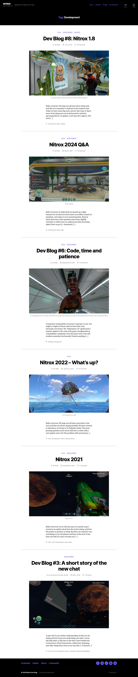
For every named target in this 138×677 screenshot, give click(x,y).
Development (113, 5)
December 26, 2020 (69, 465)
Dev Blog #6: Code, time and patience (69, 253)
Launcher (67, 438)
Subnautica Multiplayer (83, 651)
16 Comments (81, 151)
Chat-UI (54, 651)
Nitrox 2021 (69, 459)
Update (63, 124)
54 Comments (83, 263)
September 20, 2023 (68, 263)
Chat (49, 651)
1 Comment (88, 575)
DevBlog (50, 342)
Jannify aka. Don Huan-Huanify (59, 575)
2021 (53, 542)
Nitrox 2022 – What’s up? (69, 362)
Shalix (58, 45)
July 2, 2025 (68, 45)
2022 (49, 438)
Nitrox (58, 124)
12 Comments (82, 369)
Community (54, 663)
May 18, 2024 (69, 151)
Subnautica (73, 651)
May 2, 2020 (76, 575)
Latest (91, 5)
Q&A (62, 230)
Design (105, 5)
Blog (59, 32)
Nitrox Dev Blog (32, 672)
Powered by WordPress (46, 672)
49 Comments (81, 45)
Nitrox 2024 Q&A (69, 144)
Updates (98, 5)
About (44, 663)
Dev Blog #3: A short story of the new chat (69, 566)
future (62, 438)
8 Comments (83, 465)
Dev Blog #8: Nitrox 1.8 (69, 38)
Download (25, 663)
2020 (49, 542)
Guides (35, 663)
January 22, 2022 (68, 369)
